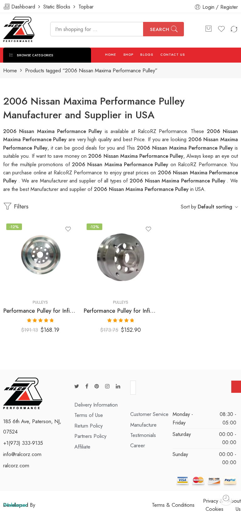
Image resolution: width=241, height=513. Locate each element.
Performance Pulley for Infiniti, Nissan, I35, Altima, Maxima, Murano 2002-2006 (40, 310)
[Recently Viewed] (226, 498)
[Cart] (208, 29)
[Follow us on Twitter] (76, 386)
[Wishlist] (68, 229)
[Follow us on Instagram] (107, 386)
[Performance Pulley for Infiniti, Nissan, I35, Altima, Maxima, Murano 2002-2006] (40, 257)
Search (159, 29)
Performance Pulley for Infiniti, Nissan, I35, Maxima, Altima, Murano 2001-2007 (120, 310)
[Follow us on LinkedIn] (118, 386)
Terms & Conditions (173, 505)
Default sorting (215, 206)
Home (10, 70)
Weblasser (15, 505)
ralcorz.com (16, 465)
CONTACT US (172, 54)
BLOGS (146, 54)
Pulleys (40, 302)
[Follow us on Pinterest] (96, 386)
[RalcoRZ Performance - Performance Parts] (19, 29)
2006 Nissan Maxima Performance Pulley (186, 147)
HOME (110, 54)
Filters (20, 206)
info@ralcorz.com (22, 454)
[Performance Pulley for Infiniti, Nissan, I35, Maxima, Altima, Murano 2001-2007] (120, 257)
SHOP (128, 54)
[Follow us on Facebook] (86, 386)
